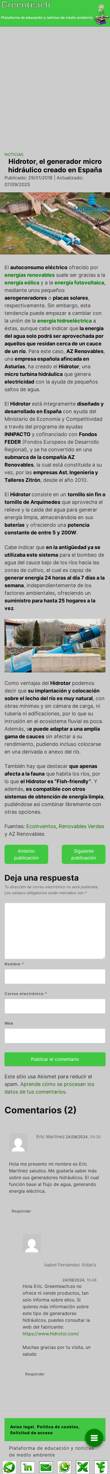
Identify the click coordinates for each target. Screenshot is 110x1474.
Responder (21, 1211)
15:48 (91, 1280)
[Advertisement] (55, 84)
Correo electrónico (26, 993)
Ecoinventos (40, 826)
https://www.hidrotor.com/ (51, 1333)
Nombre (14, 964)
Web (9, 1023)
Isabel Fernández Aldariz (70, 1265)
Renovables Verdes (81, 826)
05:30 (95, 1137)
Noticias (14, 154)
